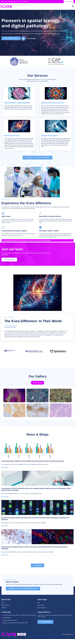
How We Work (31, 38)
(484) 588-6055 (46, 621)
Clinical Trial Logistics (49, 135)
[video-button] (23, 38)
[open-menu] (73, 6)
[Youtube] (21, 634)
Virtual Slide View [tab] (37, 382)
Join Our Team (9, 259)
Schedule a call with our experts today (23, 588)
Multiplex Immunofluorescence (52, 102)
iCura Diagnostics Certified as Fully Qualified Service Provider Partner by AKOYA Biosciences (32, 461)
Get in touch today (11, 38)
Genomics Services (11, 135)
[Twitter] (18, 634)
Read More (5, 467)
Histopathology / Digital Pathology (17, 102)
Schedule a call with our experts (37, 157)
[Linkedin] (24, 634)
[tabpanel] (37, 403)
